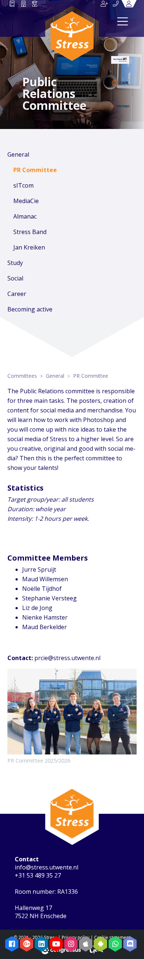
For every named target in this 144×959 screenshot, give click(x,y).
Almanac (25, 216)
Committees (22, 375)
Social (15, 278)
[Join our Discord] (130, 944)
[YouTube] (56, 944)
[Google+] (26, 944)
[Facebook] (11, 944)
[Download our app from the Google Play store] (100, 944)
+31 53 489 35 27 (38, 875)
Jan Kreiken (29, 247)
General (18, 154)
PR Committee (35, 170)
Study (15, 263)
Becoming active (29, 309)
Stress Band (30, 232)
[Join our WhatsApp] (115, 944)
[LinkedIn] (41, 944)
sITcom (23, 185)
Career (16, 294)
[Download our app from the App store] (85, 944)
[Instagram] (71, 944)
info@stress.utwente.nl (46, 867)
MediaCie (26, 201)
